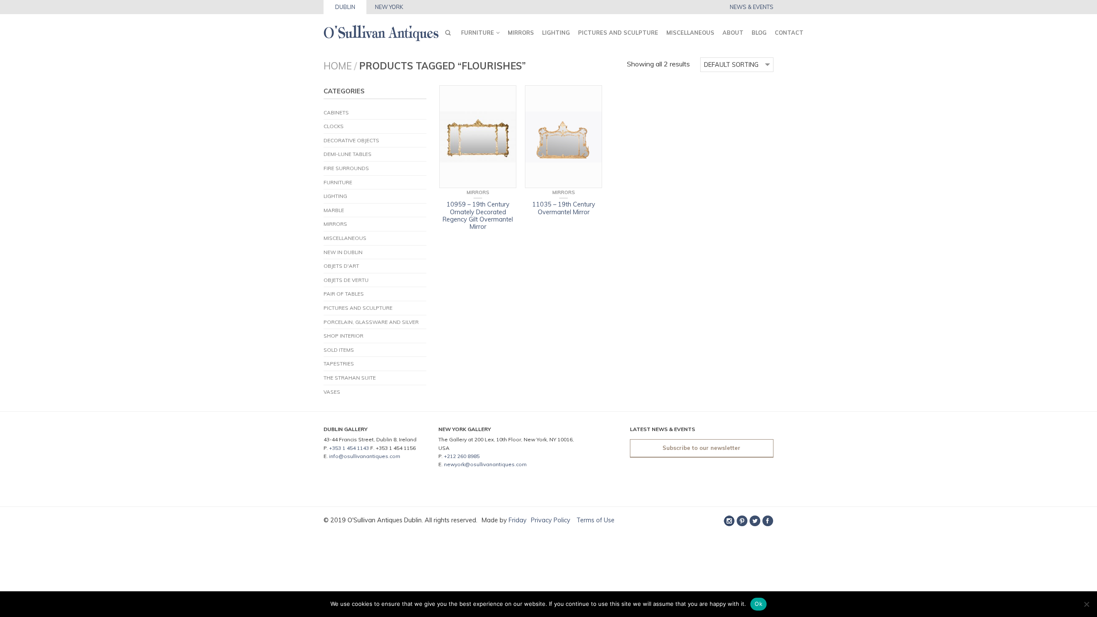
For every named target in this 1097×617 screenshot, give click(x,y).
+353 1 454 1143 (349, 448)
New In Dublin (343, 252)
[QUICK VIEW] (477, 136)
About (732, 32)
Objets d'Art (341, 266)
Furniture (477, 32)
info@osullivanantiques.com (364, 456)
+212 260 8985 (462, 456)
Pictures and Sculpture (618, 32)
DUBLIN (345, 6)
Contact (789, 32)
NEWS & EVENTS (751, 7)
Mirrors (521, 32)
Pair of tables (344, 294)
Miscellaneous (690, 32)
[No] (1086, 604)
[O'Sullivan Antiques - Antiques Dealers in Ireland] (381, 30)
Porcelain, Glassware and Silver (371, 322)
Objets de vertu (346, 280)
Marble (334, 210)
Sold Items (339, 350)
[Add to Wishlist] (505, 96)
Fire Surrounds (346, 168)
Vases (332, 392)
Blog (759, 32)
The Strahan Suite (350, 377)
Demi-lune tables (348, 154)
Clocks (334, 126)
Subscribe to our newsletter (701, 447)
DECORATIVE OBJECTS (351, 140)
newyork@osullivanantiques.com (485, 464)
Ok (758, 603)
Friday (518, 520)
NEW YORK (389, 6)
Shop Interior (343, 335)
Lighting (556, 32)
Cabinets (336, 112)
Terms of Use (594, 520)
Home (338, 66)
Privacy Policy (550, 520)
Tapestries (339, 363)
